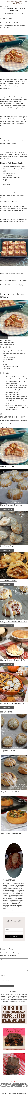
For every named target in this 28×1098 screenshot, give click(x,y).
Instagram (10, 423)
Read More (22, 1001)
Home (2, 6)
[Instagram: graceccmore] (14, 414)
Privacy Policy (14, 1095)
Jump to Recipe (7, 18)
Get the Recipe (7, 509)
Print (4, 338)
